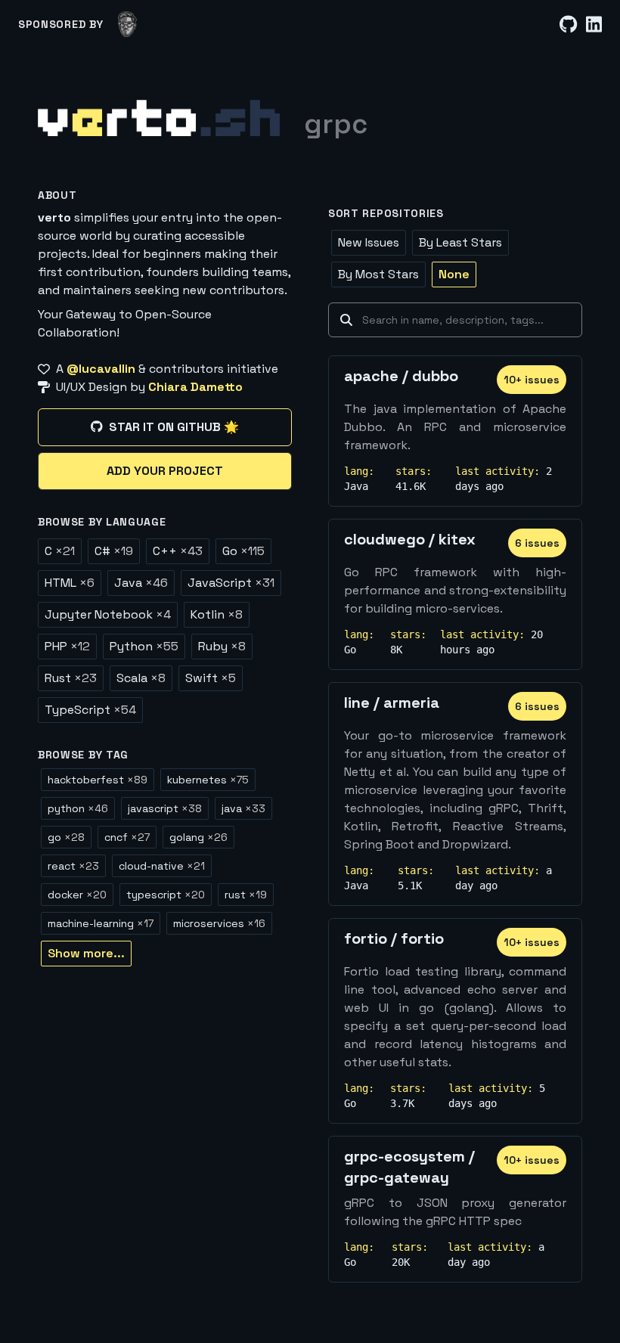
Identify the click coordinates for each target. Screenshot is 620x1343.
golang (198, 837)
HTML (70, 583)
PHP (67, 646)
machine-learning (100, 923)
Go (243, 551)
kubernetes (208, 779)
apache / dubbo (401, 376)
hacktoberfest (97, 779)
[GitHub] (568, 25)
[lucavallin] (127, 24)
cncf (127, 837)
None (454, 274)
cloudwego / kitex (410, 539)
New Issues (368, 242)
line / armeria (391, 702)
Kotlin (217, 614)
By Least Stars (460, 242)
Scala (141, 678)
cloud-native (162, 866)
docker (77, 894)
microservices (219, 923)
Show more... (86, 953)
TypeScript (90, 710)
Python (144, 646)
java (243, 808)
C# (114, 551)
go (66, 837)
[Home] (159, 118)
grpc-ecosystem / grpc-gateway (409, 1166)
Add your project (165, 471)
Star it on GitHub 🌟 (174, 427)
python (78, 808)
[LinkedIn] (594, 25)
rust (246, 894)
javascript (165, 808)
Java (141, 583)
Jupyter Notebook (108, 614)
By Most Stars (378, 274)
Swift (210, 678)
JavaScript (231, 583)
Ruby (222, 646)
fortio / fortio (394, 938)
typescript (165, 894)
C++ (178, 551)
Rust (71, 678)
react (73, 866)
